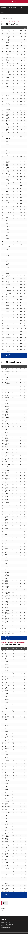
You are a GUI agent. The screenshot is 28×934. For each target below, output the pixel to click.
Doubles (3, 908)
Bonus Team (4, 22)
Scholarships (14, 10)
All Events (3, 912)
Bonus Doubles (12, 22)
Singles (3, 910)
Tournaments (12, 7)
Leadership (3, 7)
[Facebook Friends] (12, 1)
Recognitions (4, 10)
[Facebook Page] (15, 1)
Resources (3, 12)
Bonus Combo (21, 22)
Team (2, 907)
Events (20, 10)
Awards (20, 7)
